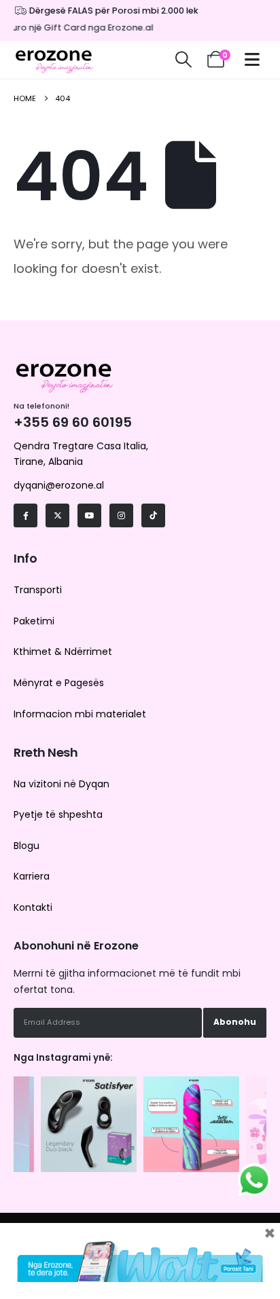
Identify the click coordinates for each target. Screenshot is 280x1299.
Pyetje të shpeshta (58, 814)
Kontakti (33, 907)
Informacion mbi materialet (80, 714)
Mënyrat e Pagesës (59, 683)
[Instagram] (121, 515)
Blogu (26, 845)
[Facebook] (25, 515)
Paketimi (34, 621)
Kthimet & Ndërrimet (63, 651)
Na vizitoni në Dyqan (61, 784)
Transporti (38, 590)
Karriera (32, 876)
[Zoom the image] (89, 1083)
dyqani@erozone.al (59, 485)
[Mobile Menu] (255, 59)
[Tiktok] (153, 515)
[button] (183, 60)
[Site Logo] (54, 59)
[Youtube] (89, 515)
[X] (57, 515)
